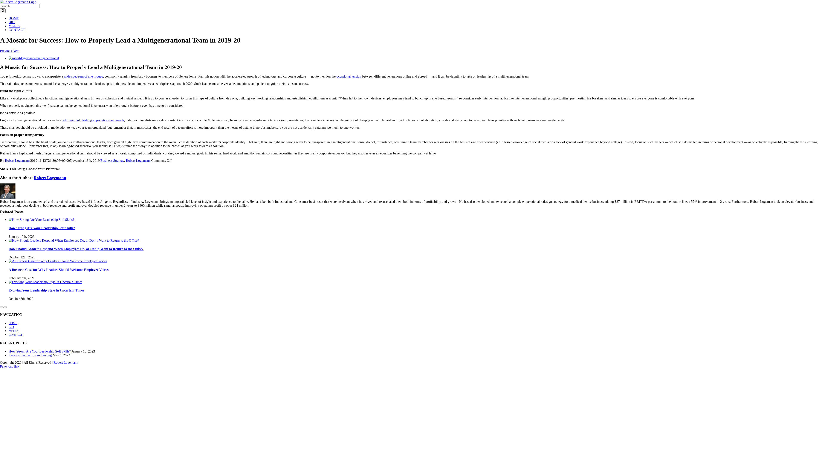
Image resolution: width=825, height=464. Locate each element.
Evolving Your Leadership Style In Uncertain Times (46, 290)
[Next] (5, 307)
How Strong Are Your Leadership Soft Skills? (42, 228)
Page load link (9, 366)
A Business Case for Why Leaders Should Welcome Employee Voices (58, 270)
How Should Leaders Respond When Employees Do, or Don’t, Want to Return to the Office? (76, 249)
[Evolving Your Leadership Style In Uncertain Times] (45, 282)
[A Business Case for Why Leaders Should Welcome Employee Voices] (58, 261)
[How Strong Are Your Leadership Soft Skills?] (41, 219)
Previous (6, 51)
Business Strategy (112, 160)
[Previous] (1, 307)
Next (16, 51)
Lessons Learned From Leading (30, 355)
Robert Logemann (17, 160)
